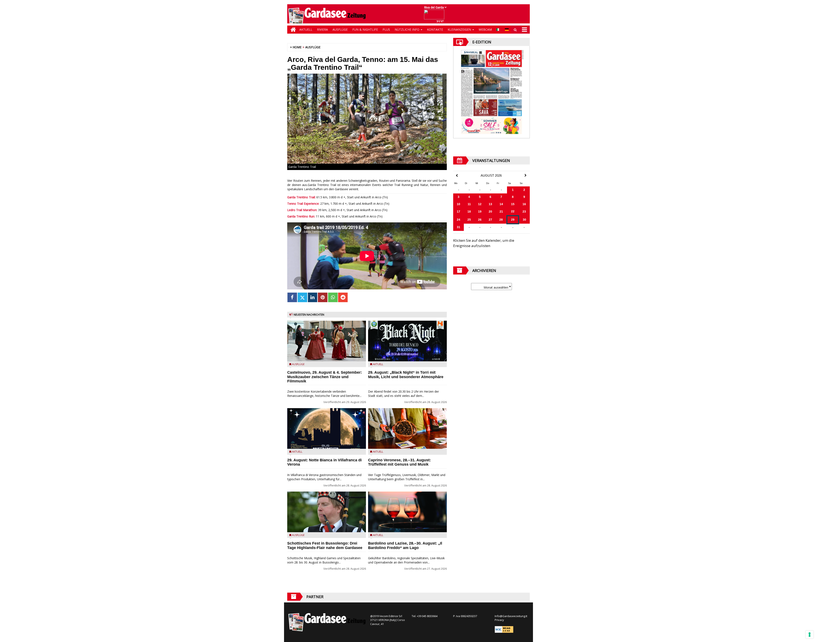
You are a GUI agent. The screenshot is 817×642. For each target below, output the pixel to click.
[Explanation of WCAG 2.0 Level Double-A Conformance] (504, 629)
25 (469, 219)
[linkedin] (312, 297)
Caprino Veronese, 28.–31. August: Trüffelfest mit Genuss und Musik (399, 462)
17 (458, 211)
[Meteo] (435, 16)
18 (469, 211)
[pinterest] (322, 297)
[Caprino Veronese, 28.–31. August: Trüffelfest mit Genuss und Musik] (407, 428)
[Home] (292, 30)
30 (524, 219)
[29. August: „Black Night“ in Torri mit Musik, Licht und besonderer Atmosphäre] (407, 341)
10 (458, 204)
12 (479, 204)
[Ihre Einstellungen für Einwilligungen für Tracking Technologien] (810, 635)
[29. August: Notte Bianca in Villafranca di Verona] (326, 428)
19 (479, 211)
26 (479, 219)
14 (501, 204)
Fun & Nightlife (365, 29)
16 (524, 204)
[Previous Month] (457, 175)
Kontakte (435, 29)
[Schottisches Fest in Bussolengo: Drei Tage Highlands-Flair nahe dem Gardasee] (326, 512)
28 (501, 219)
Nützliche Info (407, 29)
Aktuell (305, 29)
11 (469, 204)
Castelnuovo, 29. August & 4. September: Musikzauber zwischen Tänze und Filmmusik (324, 376)
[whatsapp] (333, 297)
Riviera (322, 29)
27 (490, 219)
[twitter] (302, 297)
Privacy (499, 620)
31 (458, 227)
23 (524, 211)
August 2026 (491, 175)
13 (490, 204)
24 (458, 219)
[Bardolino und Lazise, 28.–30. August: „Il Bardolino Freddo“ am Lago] (407, 512)
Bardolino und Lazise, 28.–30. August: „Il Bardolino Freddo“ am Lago (405, 545)
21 (501, 211)
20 (490, 211)
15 (512, 204)
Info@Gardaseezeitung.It (511, 616)
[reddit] (343, 297)
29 (512, 219)
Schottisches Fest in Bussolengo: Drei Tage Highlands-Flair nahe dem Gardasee (324, 545)
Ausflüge (340, 29)
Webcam (485, 29)
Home (297, 47)
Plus (386, 29)
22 (512, 211)
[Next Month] (525, 175)
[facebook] (292, 297)
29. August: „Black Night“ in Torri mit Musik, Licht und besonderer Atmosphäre (405, 374)
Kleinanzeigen (460, 29)
